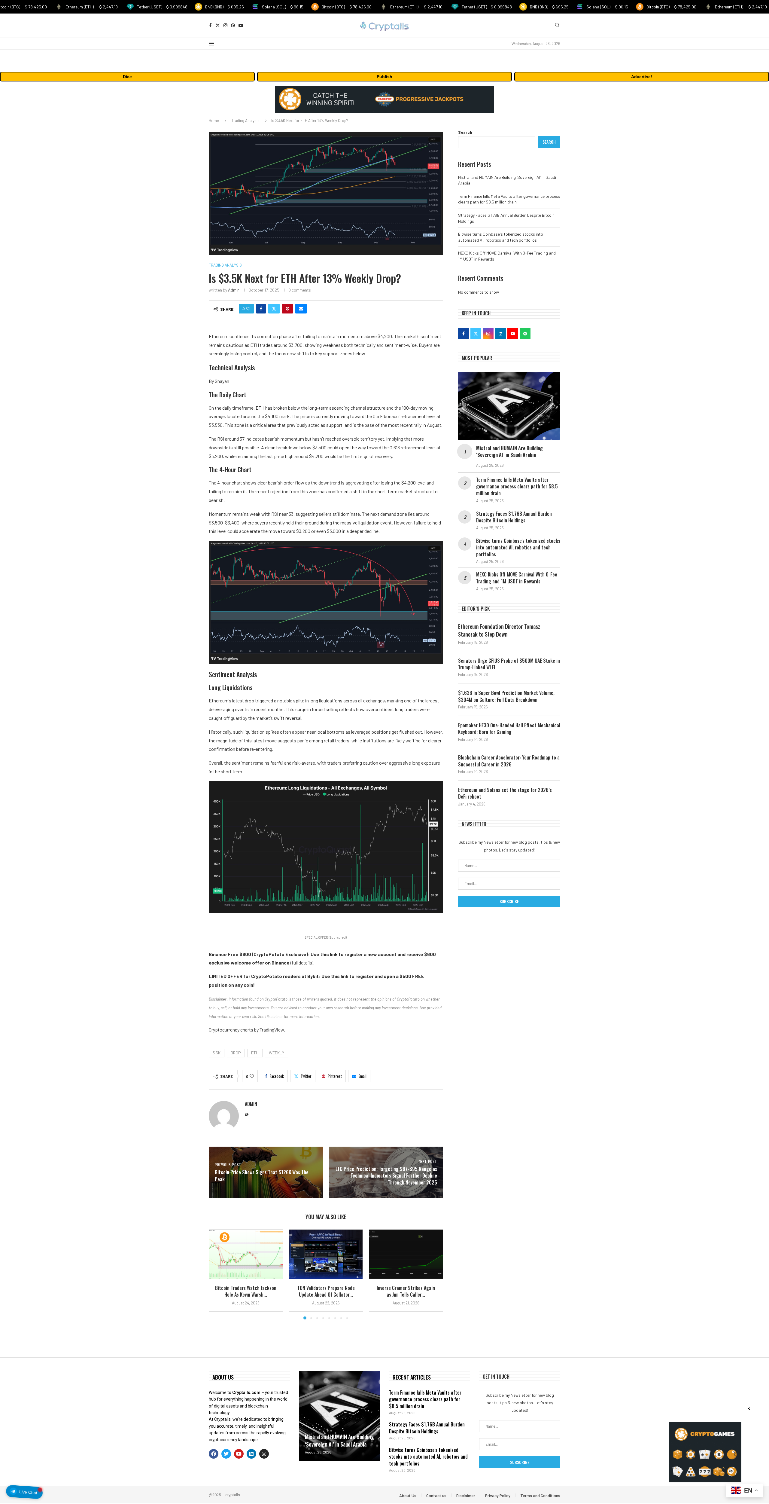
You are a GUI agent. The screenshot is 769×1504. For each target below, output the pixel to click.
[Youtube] (240, 25)
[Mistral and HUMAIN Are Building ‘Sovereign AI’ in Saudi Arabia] (509, 406)
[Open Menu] (211, 43)
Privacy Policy (497, 1495)
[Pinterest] (233, 25)
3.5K (216, 1052)
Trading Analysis (246, 120)
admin (233, 289)
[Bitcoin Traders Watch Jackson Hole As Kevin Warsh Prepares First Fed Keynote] (246, 1254)
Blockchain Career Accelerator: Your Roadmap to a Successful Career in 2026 (509, 761)
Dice (127, 76)
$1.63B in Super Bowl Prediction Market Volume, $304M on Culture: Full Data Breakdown (506, 696)
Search (465, 132)
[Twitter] (217, 25)
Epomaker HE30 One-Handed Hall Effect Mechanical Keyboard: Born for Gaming (509, 728)
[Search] (557, 25)
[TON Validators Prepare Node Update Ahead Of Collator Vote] (326, 1254)
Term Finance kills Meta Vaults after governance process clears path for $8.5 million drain (517, 486)
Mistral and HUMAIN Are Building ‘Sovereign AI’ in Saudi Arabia (509, 451)
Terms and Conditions (540, 1495)
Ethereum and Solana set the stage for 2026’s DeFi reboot (505, 793)
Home (214, 120)
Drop (236, 1052)
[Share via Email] (301, 308)
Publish (384, 76)
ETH (255, 1052)
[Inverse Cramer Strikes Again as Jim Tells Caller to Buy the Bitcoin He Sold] (406, 1254)
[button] (217, 1274)
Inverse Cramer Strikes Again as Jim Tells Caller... (406, 1291)
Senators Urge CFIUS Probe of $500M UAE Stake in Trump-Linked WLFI (509, 664)
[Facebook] (210, 25)
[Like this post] (248, 308)
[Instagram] (225, 25)
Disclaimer (465, 1495)
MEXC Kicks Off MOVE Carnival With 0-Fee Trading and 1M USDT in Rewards (516, 578)
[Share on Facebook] (261, 308)
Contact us (436, 1495)
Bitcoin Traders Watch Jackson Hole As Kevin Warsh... (245, 1291)
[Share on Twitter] (274, 308)
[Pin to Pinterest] (287, 308)
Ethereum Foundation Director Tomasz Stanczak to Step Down (499, 630)
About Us (407, 1495)
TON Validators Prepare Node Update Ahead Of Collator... (325, 1291)
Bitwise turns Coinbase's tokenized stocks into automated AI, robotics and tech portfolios (518, 547)
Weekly (276, 1052)
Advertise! (641, 76)
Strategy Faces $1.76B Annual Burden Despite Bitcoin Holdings (514, 517)
